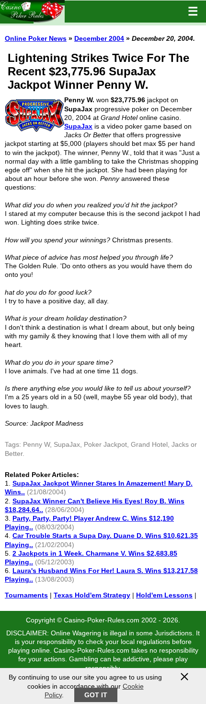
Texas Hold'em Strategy (92, 595)
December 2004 (99, 38)
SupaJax (78, 126)
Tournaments (26, 595)
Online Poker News (36, 38)
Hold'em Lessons (164, 595)
